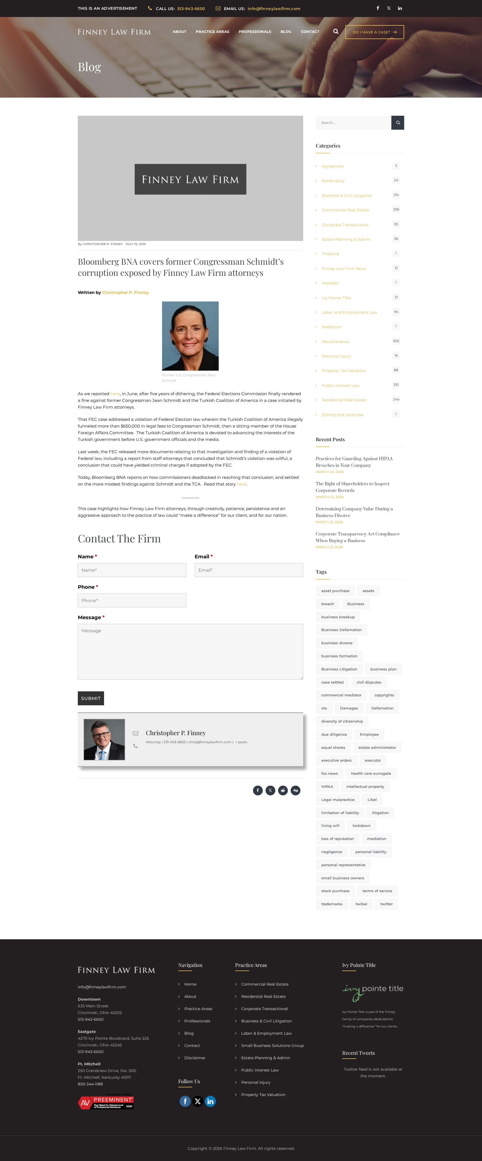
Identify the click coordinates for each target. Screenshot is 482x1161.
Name (87, 556)
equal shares (333, 747)
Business (355, 604)
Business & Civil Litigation (347, 195)
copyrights (384, 695)
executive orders (336, 760)
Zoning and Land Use (342, 414)
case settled (332, 682)
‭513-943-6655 (174, 742)
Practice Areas (212, 31)
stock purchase (335, 891)
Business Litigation (339, 669)
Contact (310, 31)
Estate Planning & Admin (346, 239)
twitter (386, 904)
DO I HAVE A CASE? (371, 32)
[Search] (336, 31)
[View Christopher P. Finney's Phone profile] (135, 746)
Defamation (382, 708)
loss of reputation (337, 838)
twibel (361, 904)
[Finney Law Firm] (114, 31)
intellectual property (365, 786)
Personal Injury (336, 356)
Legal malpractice (338, 799)
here (115, 393)
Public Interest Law (340, 385)
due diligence (334, 734)
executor (373, 760)
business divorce (337, 643)
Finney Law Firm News (344, 268)
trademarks (332, 904)
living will (330, 825)
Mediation (331, 326)
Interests (330, 283)
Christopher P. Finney (103, 244)
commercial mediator (341, 695)
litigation (380, 812)
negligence (331, 851)
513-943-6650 (90, 1019)
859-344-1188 (90, 1084)
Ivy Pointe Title (336, 297)
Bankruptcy (333, 180)
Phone (88, 587)
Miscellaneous (335, 341)
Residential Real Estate (344, 399)
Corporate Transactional (345, 224)
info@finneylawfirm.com (102, 986)
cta (324, 708)
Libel (372, 799)
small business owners (342, 878)
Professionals (255, 31)
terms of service (377, 891)
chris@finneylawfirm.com (210, 742)
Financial (330, 253)
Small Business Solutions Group (272, 1045)
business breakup (338, 617)
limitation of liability (340, 812)
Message (91, 617)
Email (204, 556)
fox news (329, 773)
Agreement (333, 166)
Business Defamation (341, 629)
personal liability (370, 851)
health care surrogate (371, 773)
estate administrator (377, 747)
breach (327, 604)
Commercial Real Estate (345, 210)
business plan (383, 669)
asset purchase (335, 590)
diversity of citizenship (342, 721)
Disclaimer (195, 1057)
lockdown (362, 825)
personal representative (343, 865)
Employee (369, 734)
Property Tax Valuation (344, 370)
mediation (376, 838)
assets (368, 590)
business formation (339, 656)
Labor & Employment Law (266, 1033)
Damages (349, 708)
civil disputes (369, 682)
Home (190, 984)
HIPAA (327, 786)
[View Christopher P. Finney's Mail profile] (135, 733)
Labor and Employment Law (349, 312)
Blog (286, 31)
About (179, 31)
